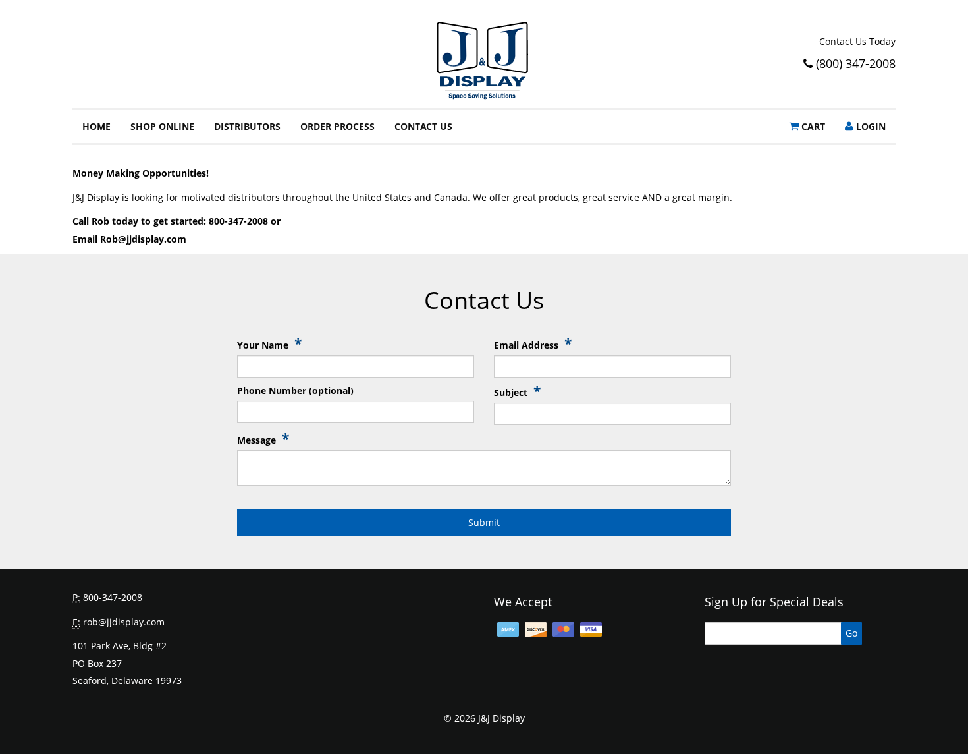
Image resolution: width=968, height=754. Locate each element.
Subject (517, 391)
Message (263, 439)
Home (96, 126)
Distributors (247, 126)
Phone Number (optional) (295, 390)
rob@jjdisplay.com (124, 622)
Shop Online (162, 126)
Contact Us (423, 126)
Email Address (533, 344)
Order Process (337, 126)
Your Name (269, 344)
